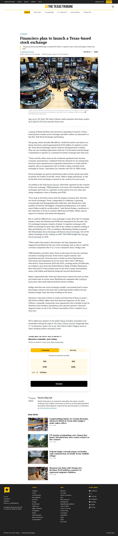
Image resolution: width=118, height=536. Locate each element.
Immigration (35, 510)
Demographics (36, 497)
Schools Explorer (75, 12)
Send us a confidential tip (11, 503)
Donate (109, 2)
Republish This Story (88, 52)
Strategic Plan (64, 502)
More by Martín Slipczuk (48, 408)
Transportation (36, 519)
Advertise (6, 501)
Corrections (63, 513)
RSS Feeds (63, 522)
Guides (19, 2)
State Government (37, 517)
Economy (23, 34)
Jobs (61, 497)
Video (62, 519)
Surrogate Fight (49, 12)
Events (33, 2)
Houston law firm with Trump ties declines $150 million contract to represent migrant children (65, 470)
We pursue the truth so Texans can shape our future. (13, 508)
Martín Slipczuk (28, 52)
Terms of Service (65, 508)
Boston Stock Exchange (70, 231)
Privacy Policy (64, 510)
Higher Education (37, 508)
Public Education (36, 515)
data (41, 266)
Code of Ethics (64, 506)
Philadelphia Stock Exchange (44, 231)
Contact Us (7, 499)
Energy (34, 502)
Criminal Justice (36, 495)
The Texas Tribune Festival (64, 323)
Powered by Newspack (28, 533)
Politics (34, 513)
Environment (35, 504)
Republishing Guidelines (67, 504)
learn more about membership (53, 342)
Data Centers (37, 12)
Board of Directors (65, 495)
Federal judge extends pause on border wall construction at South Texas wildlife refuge (69, 453)
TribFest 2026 (87, 12)
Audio (62, 517)
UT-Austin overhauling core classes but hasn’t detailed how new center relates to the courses (69, 437)
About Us (63, 491)
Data (40, 2)
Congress (35, 491)
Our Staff (63, 493)
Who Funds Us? (65, 499)
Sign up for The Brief (36, 119)
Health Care (35, 506)
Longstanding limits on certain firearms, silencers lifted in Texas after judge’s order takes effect (68, 420)
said (43, 253)
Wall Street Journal (51, 184)
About (26, 2)
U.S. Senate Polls (62, 12)
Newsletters (99, 2)
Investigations (10, 2)
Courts (34, 493)
